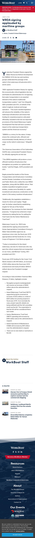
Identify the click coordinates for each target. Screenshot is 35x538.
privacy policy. (20, 531)
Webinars (18, 477)
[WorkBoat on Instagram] (18, 452)
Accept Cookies (17, 534)
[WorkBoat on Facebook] (13, 452)
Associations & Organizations (17, 499)
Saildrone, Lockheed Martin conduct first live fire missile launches (21, 406)
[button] (8, 37)
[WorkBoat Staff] (3, 30)
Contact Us (17, 502)
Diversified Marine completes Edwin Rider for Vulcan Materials (21, 417)
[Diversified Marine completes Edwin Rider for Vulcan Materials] (5, 413)
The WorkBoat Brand (17, 489)
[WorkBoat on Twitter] (16, 452)
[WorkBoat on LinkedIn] (21, 452)
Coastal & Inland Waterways (17, 33)
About (17, 485)
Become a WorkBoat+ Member (18, 457)
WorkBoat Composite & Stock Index (17, 480)
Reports (17, 473)
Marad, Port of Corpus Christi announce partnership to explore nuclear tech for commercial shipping (21, 395)
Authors (17, 496)
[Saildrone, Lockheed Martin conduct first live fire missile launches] (5, 403)
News (6, 33)
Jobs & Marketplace (17, 470)
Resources (17, 463)
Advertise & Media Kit (17, 492)
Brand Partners (17, 467)
